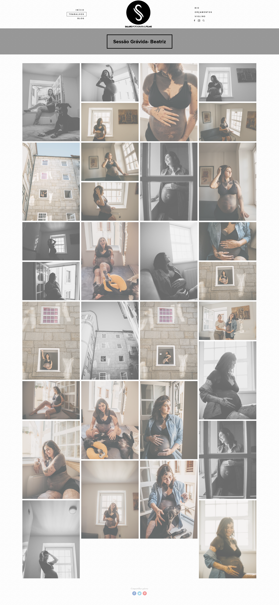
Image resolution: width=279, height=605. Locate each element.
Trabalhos (76, 14)
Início (80, 10)
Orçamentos (203, 12)
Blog (80, 18)
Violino (200, 16)
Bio (197, 8)
